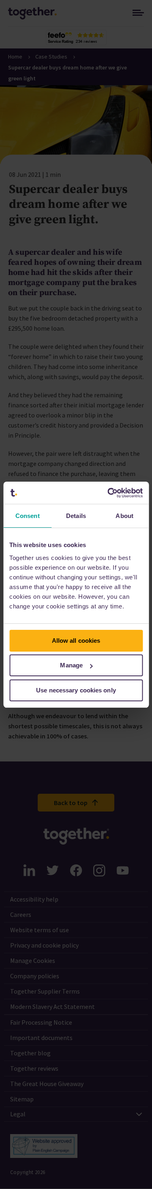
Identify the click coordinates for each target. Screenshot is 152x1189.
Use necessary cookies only (76, 690)
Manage (71, 665)
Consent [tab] (27, 515)
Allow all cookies (76, 640)
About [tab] (124, 515)
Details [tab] (76, 515)
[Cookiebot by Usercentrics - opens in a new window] (108, 493)
